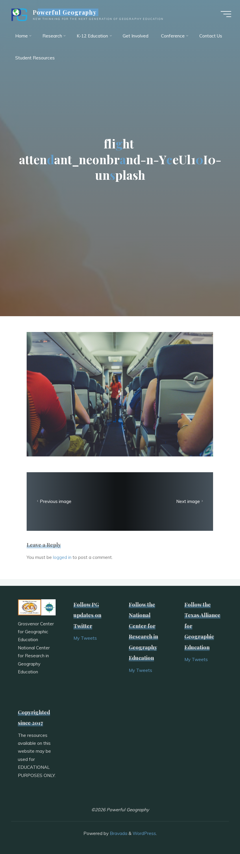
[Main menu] (226, 14)
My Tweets (85, 638)
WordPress (144, 833)
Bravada (118, 833)
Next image (188, 501)
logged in (62, 557)
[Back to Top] (217, 831)
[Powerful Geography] (19, 14)
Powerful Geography (65, 12)
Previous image (56, 501)
